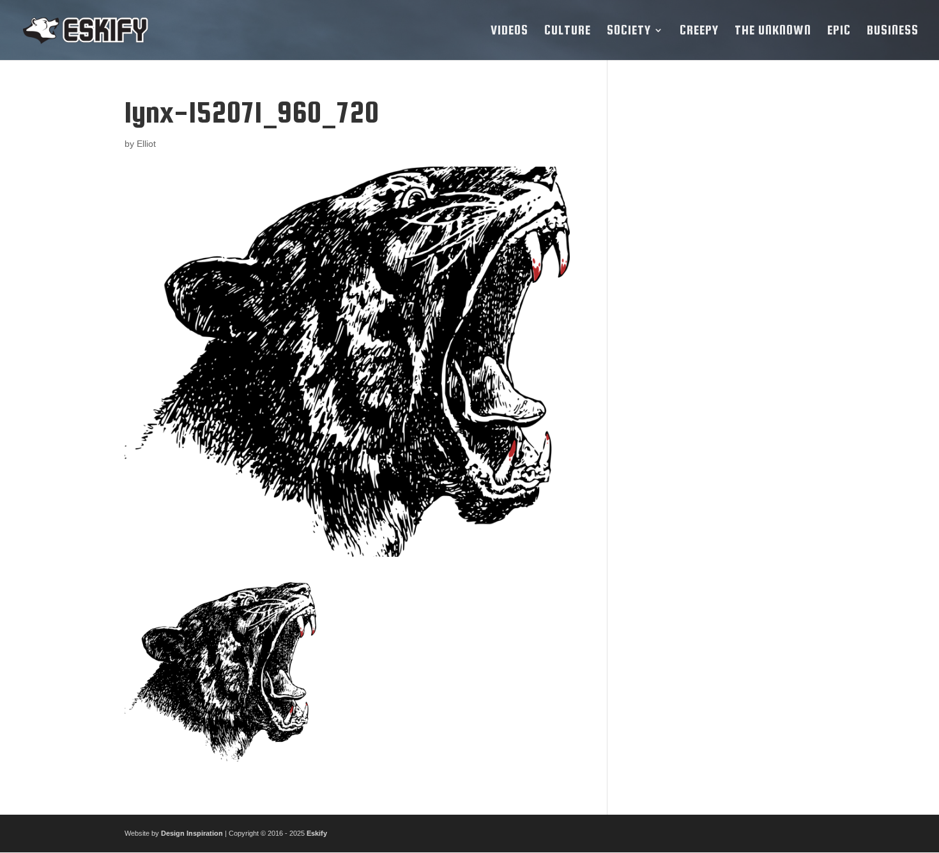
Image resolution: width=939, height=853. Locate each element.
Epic (839, 31)
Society (629, 31)
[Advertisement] (720, 287)
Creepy (699, 31)
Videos (509, 31)
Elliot (146, 144)
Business (893, 31)
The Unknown (773, 31)
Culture (567, 31)
